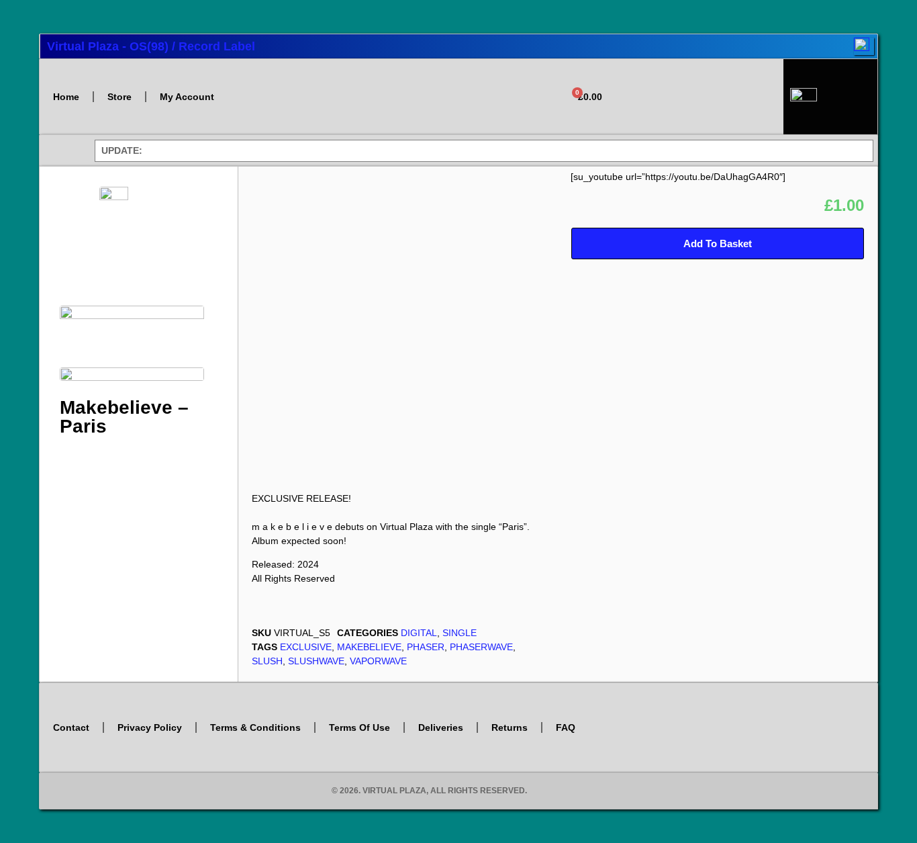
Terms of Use (359, 727)
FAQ (565, 727)
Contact (71, 727)
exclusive (306, 646)
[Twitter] (643, 76)
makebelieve (369, 646)
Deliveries (440, 727)
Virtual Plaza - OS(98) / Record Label (151, 46)
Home (66, 96)
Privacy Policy (149, 727)
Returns (509, 727)
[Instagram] (682, 76)
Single (459, 632)
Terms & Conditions (255, 727)
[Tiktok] (762, 76)
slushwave (316, 661)
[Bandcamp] (702, 113)
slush (267, 661)
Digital (419, 632)
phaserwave (481, 646)
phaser (425, 646)
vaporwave (378, 661)
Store (119, 96)
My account (187, 96)
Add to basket (717, 243)
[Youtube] (722, 76)
